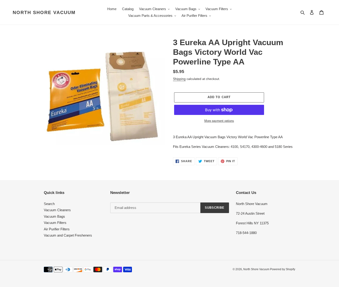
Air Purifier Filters (57, 229)
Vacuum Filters (55, 223)
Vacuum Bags (54, 216)
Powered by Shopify (282, 269)
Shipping (179, 79)
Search (49, 204)
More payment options (219, 121)
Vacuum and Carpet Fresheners (68, 235)
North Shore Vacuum (44, 12)
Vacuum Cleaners (57, 210)
